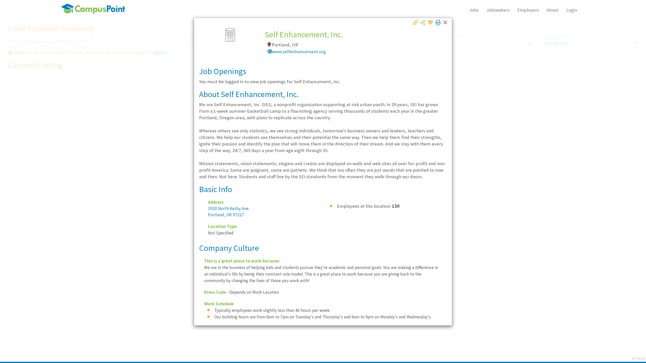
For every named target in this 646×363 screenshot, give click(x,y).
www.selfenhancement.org (299, 51)
